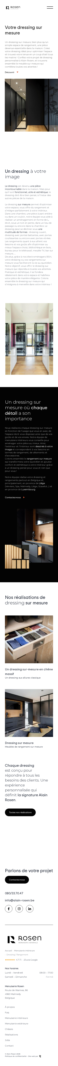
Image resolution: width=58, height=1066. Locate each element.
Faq (7, 1012)
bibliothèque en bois (40, 247)
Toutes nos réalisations (20, 812)
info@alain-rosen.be (19, 900)
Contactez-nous (13, 497)
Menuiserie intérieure (24, 950)
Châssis (9, 1029)
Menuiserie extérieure (16, 1023)
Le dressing (17, 204)
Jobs (7, 1040)
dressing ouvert (37, 232)
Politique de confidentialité (15, 1056)
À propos (10, 1007)
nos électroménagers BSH (37, 256)
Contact (9, 1045)
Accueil (8, 950)
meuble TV (38, 250)
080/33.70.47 (14, 893)
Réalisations (11, 1034)
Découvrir (9, 72)
